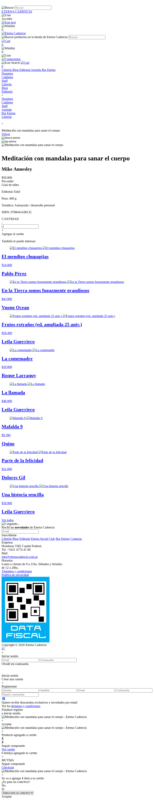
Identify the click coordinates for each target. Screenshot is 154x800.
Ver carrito (8, 749)
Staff (5, 80)
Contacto (76, 538)
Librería (7, 70)
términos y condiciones (25, 706)
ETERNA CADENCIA (17, 11)
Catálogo (7, 77)
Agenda (36, 70)
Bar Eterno (49, 70)
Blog (15, 70)
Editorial (25, 70)
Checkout (8, 767)
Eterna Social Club (43, 538)
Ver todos (8, 520)
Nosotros (7, 73)
